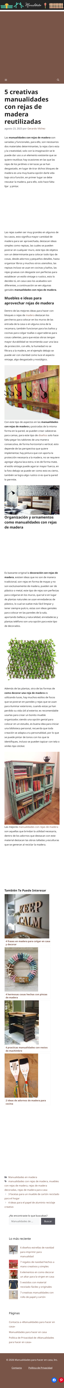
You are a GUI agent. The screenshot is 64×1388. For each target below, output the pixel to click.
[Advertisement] (32, 43)
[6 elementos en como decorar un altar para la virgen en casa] (13, 1275)
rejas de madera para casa (32, 1189)
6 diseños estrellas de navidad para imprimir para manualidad (37, 1252)
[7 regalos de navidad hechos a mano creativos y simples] (13, 1265)
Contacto (17, 1367)
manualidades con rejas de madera (38, 826)
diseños (43, 435)
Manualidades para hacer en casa (28, 1332)
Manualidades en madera (22, 1177)
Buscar (48, 1221)
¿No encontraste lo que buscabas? (28, 1215)
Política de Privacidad (40, 1367)
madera (30, 315)
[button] (58, 80)
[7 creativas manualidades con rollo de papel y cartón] (13, 1295)
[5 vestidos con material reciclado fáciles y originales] (13, 1285)
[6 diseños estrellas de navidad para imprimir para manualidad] (13, 1250)
